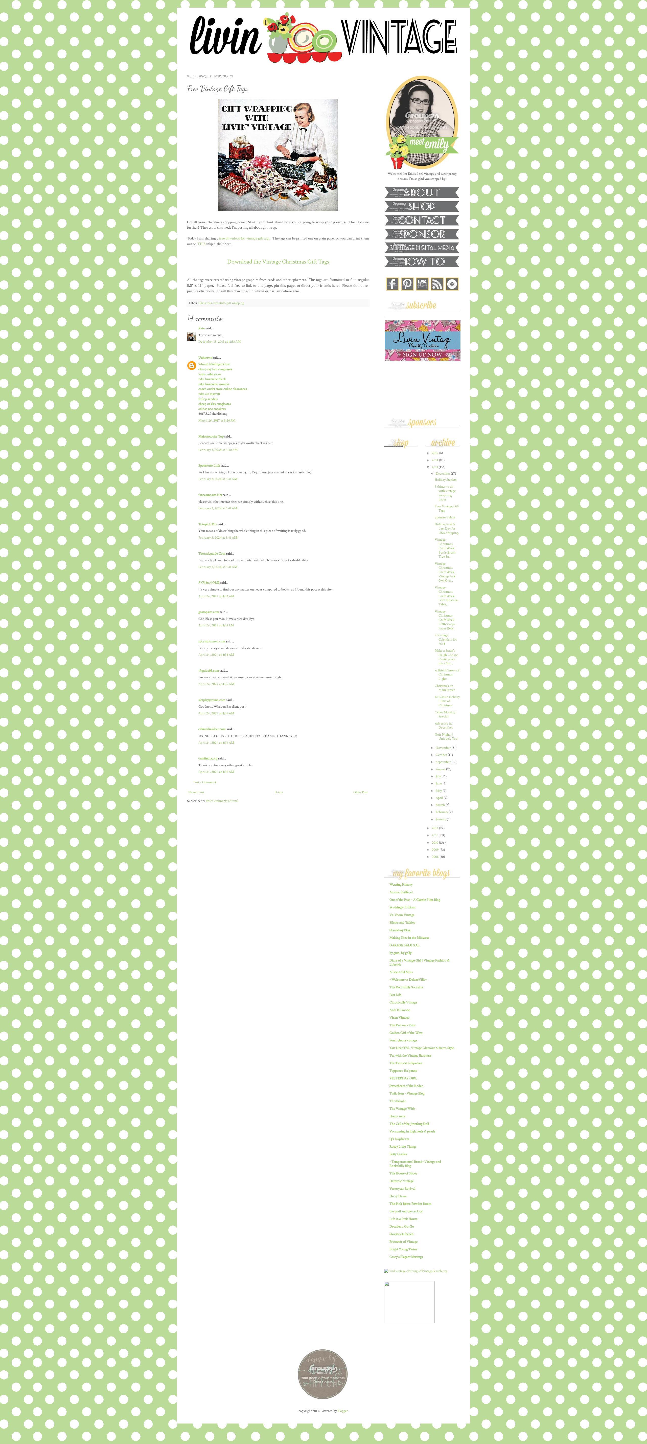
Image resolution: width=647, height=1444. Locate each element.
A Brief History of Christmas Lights (447, 674)
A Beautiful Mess (401, 972)
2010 (435, 842)
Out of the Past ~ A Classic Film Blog (414, 900)
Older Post (360, 792)
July (439, 776)
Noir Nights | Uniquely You (446, 736)
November (443, 748)
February (442, 812)
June (439, 783)
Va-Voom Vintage (401, 915)
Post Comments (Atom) (222, 801)
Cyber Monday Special (445, 714)
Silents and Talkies (402, 922)
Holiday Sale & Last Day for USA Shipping (446, 528)
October (442, 755)
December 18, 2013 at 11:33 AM (219, 341)
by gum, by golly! (400, 953)
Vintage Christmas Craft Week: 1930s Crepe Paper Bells (445, 620)
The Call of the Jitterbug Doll (409, 1124)
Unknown (205, 357)
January (441, 819)
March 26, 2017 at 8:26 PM (216, 420)
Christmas (205, 303)
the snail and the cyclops (406, 1211)
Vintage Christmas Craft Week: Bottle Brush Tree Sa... (445, 548)
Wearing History (400, 884)
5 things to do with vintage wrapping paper (445, 492)
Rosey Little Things (402, 1146)
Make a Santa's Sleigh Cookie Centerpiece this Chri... (446, 657)
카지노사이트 (209, 582)
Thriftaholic (397, 1101)
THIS (201, 243)
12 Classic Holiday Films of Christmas (447, 701)
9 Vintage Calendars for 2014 (446, 639)
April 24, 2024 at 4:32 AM (216, 596)
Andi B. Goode (399, 1010)
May (439, 791)
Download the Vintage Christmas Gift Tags (278, 262)
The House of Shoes (403, 1173)
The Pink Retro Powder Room (410, 1203)
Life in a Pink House (403, 1219)
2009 (436, 849)
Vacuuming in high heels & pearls (412, 1131)
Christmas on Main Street (445, 688)
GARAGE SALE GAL (404, 945)
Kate (201, 328)
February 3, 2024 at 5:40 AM (218, 450)
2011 (435, 835)
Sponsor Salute (445, 517)
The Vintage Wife (402, 1108)
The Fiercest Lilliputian (405, 1063)
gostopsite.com (208, 612)
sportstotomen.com (211, 641)
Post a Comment (204, 782)
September (443, 762)
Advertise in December (444, 725)
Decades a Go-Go (401, 1226)
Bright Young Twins (403, 1249)
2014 (435, 460)
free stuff (219, 303)
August (441, 769)
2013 (435, 467)
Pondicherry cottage (403, 1040)
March (441, 805)
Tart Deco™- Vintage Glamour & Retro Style (421, 1048)
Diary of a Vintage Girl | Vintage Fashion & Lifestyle (419, 962)
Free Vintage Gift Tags (447, 508)
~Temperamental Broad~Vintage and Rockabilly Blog (415, 1163)
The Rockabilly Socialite (406, 987)
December (443, 473)
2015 (435, 453)
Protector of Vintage (403, 1241)
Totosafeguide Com (211, 553)
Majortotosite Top (211, 436)
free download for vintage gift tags (244, 238)
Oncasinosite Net (210, 495)
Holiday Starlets (445, 479)
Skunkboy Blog (399, 930)
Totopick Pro (207, 524)
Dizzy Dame (398, 1196)
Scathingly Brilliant (402, 907)
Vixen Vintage (399, 1017)
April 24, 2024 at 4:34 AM (216, 654)
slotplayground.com (211, 700)
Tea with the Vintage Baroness (410, 1055)
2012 (435, 828)
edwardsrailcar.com (212, 729)
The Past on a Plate (402, 1025)
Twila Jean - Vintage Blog (406, 1093)
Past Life (395, 995)
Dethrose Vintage (401, 1181)
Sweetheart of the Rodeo (406, 1086)
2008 (436, 857)
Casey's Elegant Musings (406, 1257)
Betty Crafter (398, 1154)
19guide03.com (208, 670)
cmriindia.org (207, 758)
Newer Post (196, 792)
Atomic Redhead (401, 892)
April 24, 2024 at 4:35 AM (216, 684)
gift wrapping (235, 303)
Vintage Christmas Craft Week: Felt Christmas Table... (446, 596)
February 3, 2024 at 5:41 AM (217, 479)
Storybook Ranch (401, 1234)
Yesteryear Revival (402, 1188)
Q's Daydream (399, 1139)
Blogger (342, 1411)
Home (278, 792)
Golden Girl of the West (405, 1033)
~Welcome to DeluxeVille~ (408, 979)
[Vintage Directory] (409, 1322)
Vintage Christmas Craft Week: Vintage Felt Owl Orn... (445, 572)
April (440, 798)
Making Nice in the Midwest (409, 937)
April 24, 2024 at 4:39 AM (216, 772)
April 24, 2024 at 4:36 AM (216, 713)
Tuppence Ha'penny (403, 1070)
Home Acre (397, 1116)
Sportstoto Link (209, 465)
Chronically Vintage (403, 1002)
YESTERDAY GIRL (403, 1078)
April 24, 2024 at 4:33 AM (216, 625)
